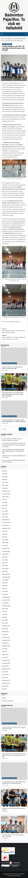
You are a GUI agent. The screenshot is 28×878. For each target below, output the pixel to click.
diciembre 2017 (6, 680)
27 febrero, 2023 (6, 52)
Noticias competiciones (7, 44)
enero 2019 (5, 657)
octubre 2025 (5, 496)
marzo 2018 (5, 671)
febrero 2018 (5, 674)
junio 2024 (4, 531)
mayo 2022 (5, 585)
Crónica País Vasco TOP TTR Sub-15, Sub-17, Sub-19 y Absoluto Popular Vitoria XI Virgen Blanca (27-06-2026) (13, 394)
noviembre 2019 (6, 640)
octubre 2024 (5, 525)
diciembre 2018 (6, 660)
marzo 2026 (5, 482)
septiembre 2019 (6, 646)
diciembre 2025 (6, 491)
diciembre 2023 (6, 548)
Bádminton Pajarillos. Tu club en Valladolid (14, 21)
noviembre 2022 (6, 577)
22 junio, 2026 (5, 423)
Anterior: (13, 330)
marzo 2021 (5, 620)
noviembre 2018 (6, 663)
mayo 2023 (5, 559)
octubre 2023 (5, 554)
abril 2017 (4, 689)
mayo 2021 (5, 614)
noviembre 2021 (6, 600)
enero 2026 (5, 488)
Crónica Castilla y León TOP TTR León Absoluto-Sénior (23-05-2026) (13, 461)
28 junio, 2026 (5, 397)
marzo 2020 (5, 628)
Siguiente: (14, 337)
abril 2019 (4, 651)
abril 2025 (4, 508)
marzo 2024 (5, 539)
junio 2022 (4, 582)
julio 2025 (4, 499)
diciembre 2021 (6, 597)
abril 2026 (4, 479)
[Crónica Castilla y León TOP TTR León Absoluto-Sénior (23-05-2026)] (14, 824)
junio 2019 (4, 648)
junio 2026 (4, 473)
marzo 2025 (5, 511)
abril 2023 (4, 562)
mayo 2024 (5, 534)
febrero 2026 (5, 485)
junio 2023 (4, 557)
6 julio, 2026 (5, 370)
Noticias (4, 363)
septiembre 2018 (6, 668)
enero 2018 (5, 677)
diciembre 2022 (6, 574)
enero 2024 (5, 545)
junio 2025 (4, 502)
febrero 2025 (5, 514)
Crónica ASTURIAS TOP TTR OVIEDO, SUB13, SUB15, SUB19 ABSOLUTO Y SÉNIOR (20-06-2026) (13, 420)
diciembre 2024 (6, 519)
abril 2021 (4, 617)
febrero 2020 (5, 631)
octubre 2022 (5, 580)
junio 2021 (4, 611)
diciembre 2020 (6, 625)
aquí (19, 321)
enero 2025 (5, 516)
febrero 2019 (5, 654)
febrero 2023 (5, 568)
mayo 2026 (5, 476)
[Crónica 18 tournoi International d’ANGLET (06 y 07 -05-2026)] (14, 797)
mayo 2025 (5, 505)
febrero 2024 (5, 542)
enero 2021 (5, 623)
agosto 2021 (5, 608)
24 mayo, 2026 (5, 838)
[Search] (26, 34)
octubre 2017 (5, 686)
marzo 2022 (5, 591)
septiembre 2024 (6, 528)
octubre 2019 (5, 643)
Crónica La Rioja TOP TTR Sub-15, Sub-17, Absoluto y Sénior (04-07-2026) (12, 367)
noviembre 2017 (6, 683)
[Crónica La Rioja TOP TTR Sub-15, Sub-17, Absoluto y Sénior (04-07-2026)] (14, 356)
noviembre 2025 (6, 493)
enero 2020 (5, 634)
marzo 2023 (5, 565)
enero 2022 (5, 594)
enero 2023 (5, 571)
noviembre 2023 (6, 551)
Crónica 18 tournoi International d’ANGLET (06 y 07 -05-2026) (14, 456)
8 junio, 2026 (5, 811)
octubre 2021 (5, 603)
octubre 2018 (5, 666)
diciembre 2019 (6, 637)
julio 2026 (4, 471)
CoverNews (10, 875)
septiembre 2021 (6, 605)
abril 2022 (4, 588)
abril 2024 (4, 537)
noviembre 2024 (6, 522)
